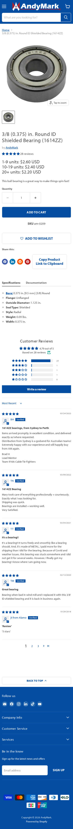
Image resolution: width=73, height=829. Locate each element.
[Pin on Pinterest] (28, 262)
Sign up (59, 770)
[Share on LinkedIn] (12, 262)
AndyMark (12, 147)
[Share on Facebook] (5, 262)
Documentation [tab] (36, 282)
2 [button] (32, 646)
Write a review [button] (36, 389)
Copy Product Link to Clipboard (49, 261)
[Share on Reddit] (20, 262)
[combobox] (31, 17)
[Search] (66, 17)
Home (6, 30)
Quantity (7, 188)
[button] (11, 154)
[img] (10, 414)
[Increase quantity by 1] (35, 197)
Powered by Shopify (36, 821)
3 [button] (38, 646)
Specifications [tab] (11, 282)
